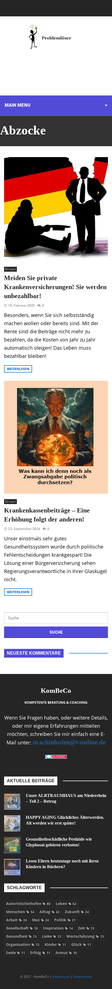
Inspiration (58, 928)
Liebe (51, 936)
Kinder (55, 944)
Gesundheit (21, 936)
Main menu (17, 105)
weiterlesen (18, 369)
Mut (40, 919)
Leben (66, 903)
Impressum (61, 976)
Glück (81, 944)
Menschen (20, 911)
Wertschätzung (85, 936)
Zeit (86, 928)
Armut (66, 952)
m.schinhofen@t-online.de (69, 742)
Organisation (22, 944)
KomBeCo (56, 690)
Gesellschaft (22, 928)
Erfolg (40, 952)
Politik (65, 919)
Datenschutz (82, 976)
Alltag (49, 911)
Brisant (10, 269)
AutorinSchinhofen (28, 903)
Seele (15, 952)
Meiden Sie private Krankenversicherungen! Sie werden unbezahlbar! (55, 286)
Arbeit (16, 919)
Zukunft (77, 911)
